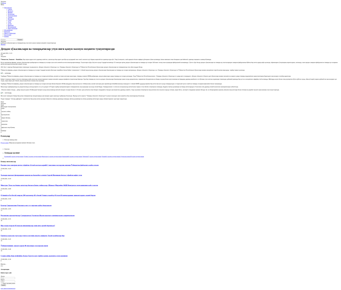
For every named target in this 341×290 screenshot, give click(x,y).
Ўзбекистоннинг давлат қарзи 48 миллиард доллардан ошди (24, 246)
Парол (3, 280)
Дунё (9, 22)
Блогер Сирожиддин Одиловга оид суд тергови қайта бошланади (26, 205)
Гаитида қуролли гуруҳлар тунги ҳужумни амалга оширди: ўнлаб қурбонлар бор (32, 236)
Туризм (10, 17)
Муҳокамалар (12, 27)
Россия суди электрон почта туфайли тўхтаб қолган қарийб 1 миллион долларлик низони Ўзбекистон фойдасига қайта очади (50, 165)
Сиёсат (10, 9)
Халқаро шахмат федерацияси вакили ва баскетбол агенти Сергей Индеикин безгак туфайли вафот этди (41, 175)
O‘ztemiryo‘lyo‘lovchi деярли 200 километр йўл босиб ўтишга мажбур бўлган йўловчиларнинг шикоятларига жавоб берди (48, 195)
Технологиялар (12, 15)
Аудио (10, 23)
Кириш (6, 36)
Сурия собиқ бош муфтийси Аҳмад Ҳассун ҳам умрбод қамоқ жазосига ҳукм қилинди (34, 256)
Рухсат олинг (5, 143)
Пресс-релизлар (12, 28)
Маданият (11, 19)
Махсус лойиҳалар (10, 33)
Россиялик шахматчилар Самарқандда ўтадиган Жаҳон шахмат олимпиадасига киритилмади (38, 215)
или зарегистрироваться (8, 288)
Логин (3, 276)
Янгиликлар (8, 7)
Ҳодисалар (11, 14)
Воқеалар (10, 25)
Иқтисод (10, 11)
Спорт (10, 20)
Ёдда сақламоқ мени (8, 283)
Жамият (10, 12)
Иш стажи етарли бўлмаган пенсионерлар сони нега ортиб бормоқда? (28, 226)
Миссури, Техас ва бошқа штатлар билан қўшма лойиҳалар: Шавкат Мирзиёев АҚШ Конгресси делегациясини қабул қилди (49, 185)
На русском (7, 35)
